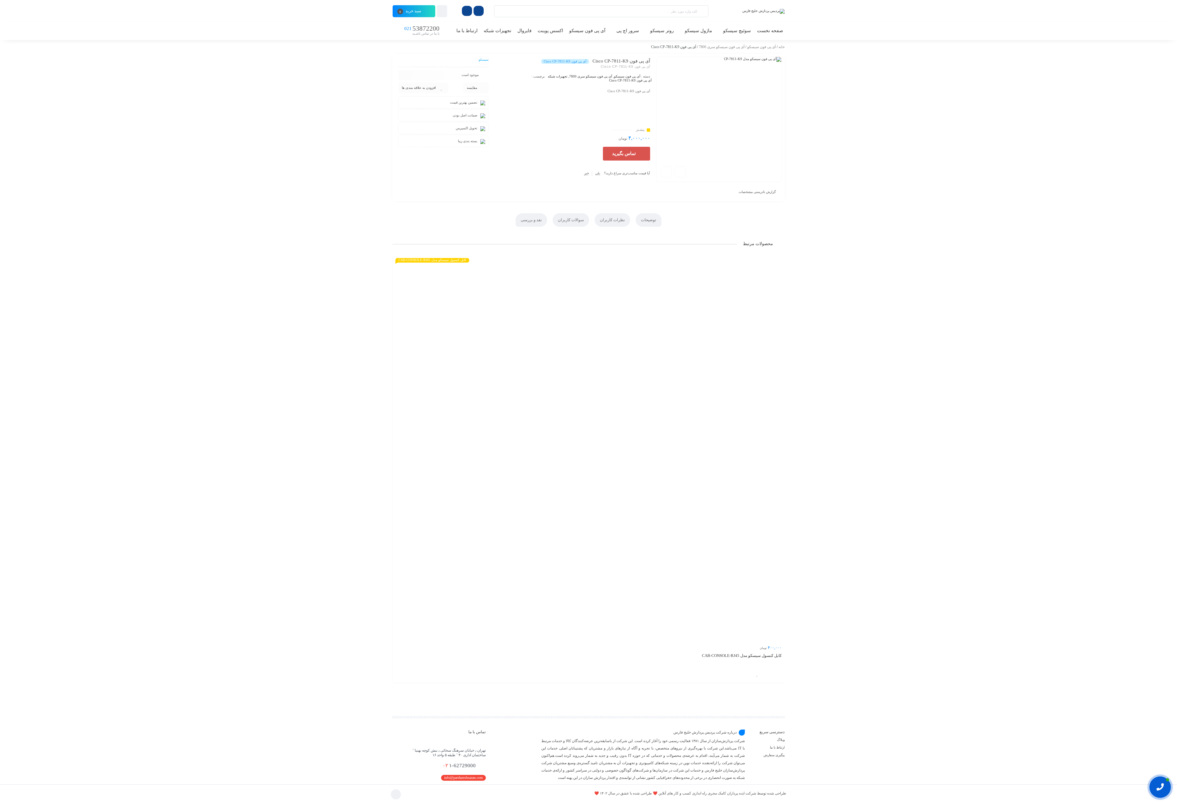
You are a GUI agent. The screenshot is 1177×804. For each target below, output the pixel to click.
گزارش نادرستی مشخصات (757, 192)
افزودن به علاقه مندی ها (419, 87)
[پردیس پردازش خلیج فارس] (749, 11)
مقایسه (472, 87)
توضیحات (648, 220)
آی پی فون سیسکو (761, 47)
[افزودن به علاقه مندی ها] (757, 674)
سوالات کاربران (571, 220)
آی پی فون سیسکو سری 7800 (722, 47)
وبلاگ (781, 739)
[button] (626, 154)
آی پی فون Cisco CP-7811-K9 (630, 80)
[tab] (648, 220)
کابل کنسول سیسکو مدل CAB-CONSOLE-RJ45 (742, 655)
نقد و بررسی (531, 220)
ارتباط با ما (777, 747)
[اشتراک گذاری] (680, 171)
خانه (782, 47)
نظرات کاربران (612, 220)
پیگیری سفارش (774, 755)
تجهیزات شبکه (557, 76)
